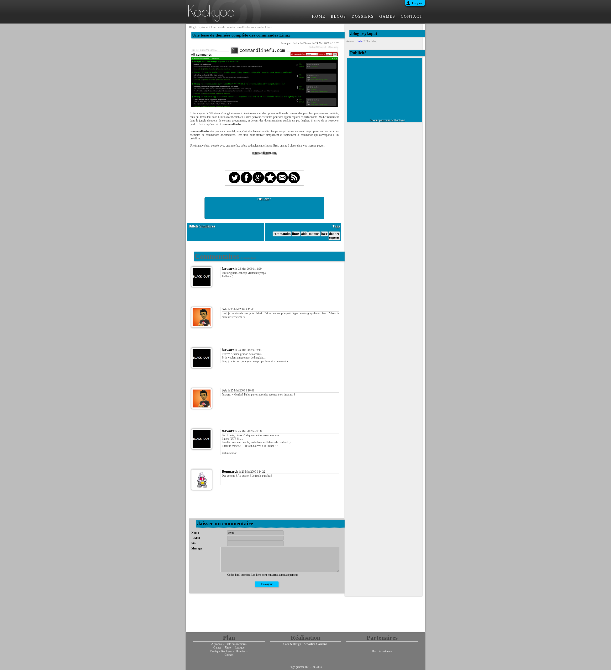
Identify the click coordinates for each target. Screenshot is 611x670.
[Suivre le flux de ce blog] (294, 173)
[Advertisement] (264, 208)
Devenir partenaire (382, 651)
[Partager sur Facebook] (246, 173)
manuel (314, 234)
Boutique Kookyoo (221, 651)
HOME (318, 16)
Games (217, 647)
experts (334, 237)
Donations (242, 651)
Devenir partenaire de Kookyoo (387, 120)
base (324, 234)
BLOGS (338, 16)
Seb (295, 43)
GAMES (387, 16)
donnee (334, 234)
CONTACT (411, 16)
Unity (228, 647)
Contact (229, 654)
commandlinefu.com (264, 152)
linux (296, 234)
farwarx (228, 268)
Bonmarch (230, 471)
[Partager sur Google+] (258, 173)
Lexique (239, 647)
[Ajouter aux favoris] (270, 173)
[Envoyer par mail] (282, 173)
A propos (216, 644)
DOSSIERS (363, 16)
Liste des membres (236, 644)
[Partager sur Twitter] (234, 173)
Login (417, 3)
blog (192, 27)
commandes (282, 234)
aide (304, 234)
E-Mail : (196, 538)
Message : (197, 548)
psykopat (203, 27)
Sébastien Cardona (315, 644)
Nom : (195, 532)
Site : (194, 543)
